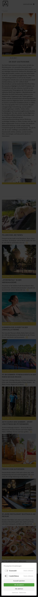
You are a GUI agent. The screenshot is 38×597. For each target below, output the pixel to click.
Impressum (15, 592)
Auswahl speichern (19, 581)
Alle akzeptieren (19, 585)
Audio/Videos (14, 576)
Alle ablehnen (19, 589)
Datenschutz (22, 592)
